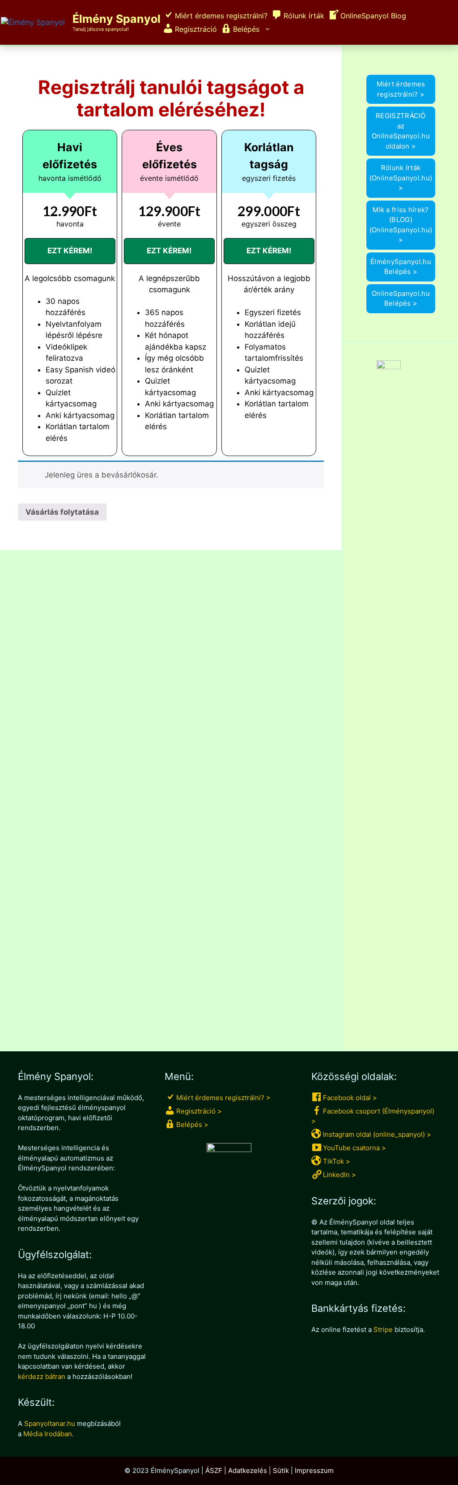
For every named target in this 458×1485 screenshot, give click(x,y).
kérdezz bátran (41, 1376)
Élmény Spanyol (116, 19)
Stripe (383, 1329)
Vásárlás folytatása (62, 512)
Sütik (281, 1470)
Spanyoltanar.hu (49, 1423)
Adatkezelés (247, 1470)
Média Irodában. (48, 1434)
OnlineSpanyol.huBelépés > (401, 298)
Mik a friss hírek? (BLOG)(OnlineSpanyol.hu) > (400, 224)
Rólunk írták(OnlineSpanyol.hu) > (400, 177)
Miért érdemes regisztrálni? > (401, 89)
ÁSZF (213, 1470)
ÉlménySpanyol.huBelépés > (400, 266)
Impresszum (314, 1470)
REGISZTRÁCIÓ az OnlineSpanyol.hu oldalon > (401, 130)
